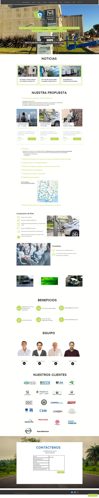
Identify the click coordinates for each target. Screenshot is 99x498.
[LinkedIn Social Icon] (72, 492)
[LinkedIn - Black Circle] (24, 363)
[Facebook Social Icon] (75, 492)
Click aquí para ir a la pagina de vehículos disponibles (59, 151)
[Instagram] (77, 492)
